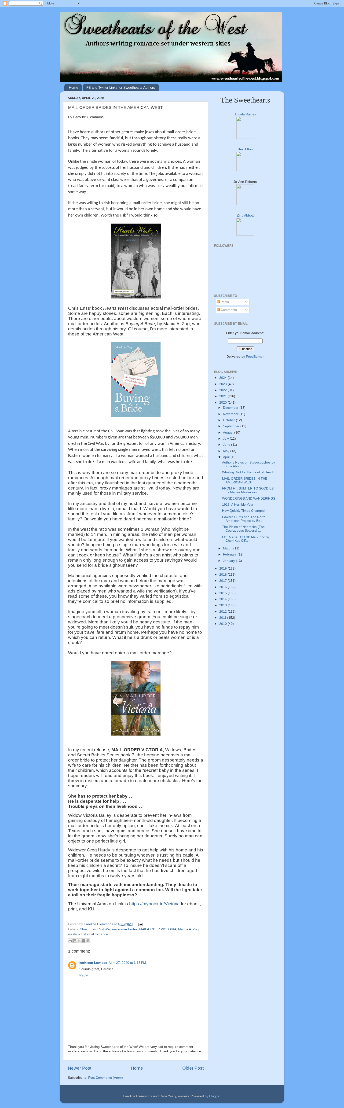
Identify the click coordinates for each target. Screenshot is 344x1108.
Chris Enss (88, 929)
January (229, 561)
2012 (223, 611)
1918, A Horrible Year (237, 504)
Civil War (104, 929)
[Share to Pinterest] (88, 941)
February (230, 554)
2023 (223, 384)
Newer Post (79, 1068)
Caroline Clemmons (99, 924)
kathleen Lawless (93, 962)
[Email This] (70, 941)
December (231, 407)
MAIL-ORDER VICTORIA (157, 929)
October (229, 420)
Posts (224, 302)
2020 (223, 402)
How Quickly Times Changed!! (244, 510)
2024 (223, 377)
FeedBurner (255, 356)
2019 (223, 568)
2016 (223, 587)
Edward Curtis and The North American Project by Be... (243, 519)
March (228, 548)
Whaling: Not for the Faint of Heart (247, 472)
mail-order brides (124, 929)
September (231, 426)
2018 (223, 574)
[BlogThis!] (74, 941)
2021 (223, 396)
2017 (223, 580)
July (226, 438)
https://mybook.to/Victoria (154, 903)
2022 (223, 390)
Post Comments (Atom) (105, 1077)
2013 (223, 605)
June (227, 444)
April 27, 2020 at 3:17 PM (127, 962)
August (228, 432)
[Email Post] (140, 924)
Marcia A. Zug (188, 929)
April (227, 457)
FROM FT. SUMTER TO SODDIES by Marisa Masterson (248, 490)
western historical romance (88, 934)
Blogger (214, 1096)
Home (73, 87)
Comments (228, 310)
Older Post (193, 1068)
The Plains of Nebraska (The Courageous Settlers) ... (243, 528)
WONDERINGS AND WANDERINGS (248, 498)
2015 (223, 593)
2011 (223, 617)
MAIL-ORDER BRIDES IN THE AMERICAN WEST (244, 480)
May (226, 451)
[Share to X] (79, 941)
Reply (83, 975)
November (231, 414)
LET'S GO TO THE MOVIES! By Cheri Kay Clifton (245, 538)
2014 (223, 599)
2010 (223, 624)
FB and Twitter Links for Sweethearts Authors (120, 87)
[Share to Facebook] (83, 941)
